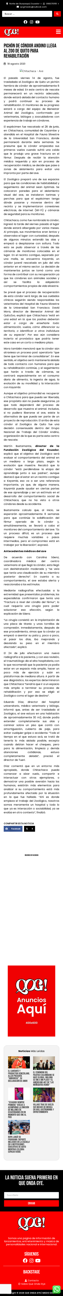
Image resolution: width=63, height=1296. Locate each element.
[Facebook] (25, 21)
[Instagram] (31, 21)
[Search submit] (57, 14)
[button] (13, 829)
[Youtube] (37, 21)
